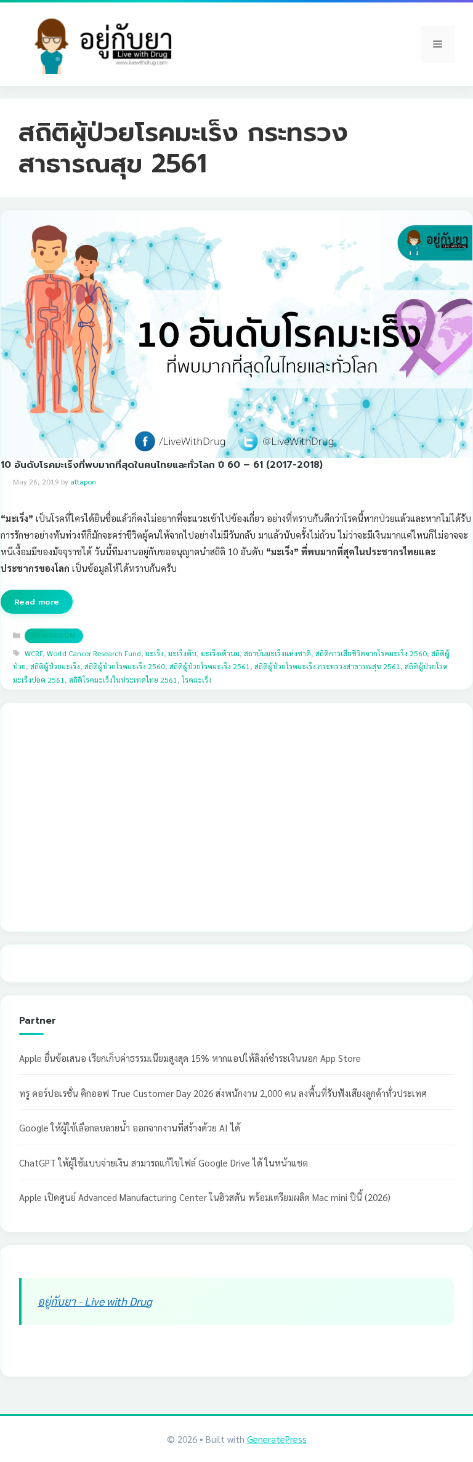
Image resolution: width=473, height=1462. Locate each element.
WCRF (33, 653)
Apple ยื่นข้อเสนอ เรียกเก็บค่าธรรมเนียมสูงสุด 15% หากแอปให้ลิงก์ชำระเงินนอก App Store (190, 1058)
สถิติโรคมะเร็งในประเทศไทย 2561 (123, 680)
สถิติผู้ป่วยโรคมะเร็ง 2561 (209, 666)
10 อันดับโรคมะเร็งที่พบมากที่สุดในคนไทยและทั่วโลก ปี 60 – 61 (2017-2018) (162, 464)
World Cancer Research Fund (94, 653)
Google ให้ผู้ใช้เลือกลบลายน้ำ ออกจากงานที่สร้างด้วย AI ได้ (129, 1127)
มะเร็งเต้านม (220, 653)
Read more (36, 602)
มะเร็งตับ (182, 653)
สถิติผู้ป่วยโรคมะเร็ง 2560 (124, 666)
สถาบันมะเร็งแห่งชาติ (277, 653)
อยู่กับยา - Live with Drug (95, 1301)
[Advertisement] (111, 832)
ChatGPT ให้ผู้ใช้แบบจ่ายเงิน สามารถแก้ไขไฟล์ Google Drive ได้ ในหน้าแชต (163, 1162)
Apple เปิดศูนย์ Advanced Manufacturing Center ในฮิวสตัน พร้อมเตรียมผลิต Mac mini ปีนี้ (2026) (204, 1197)
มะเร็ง (154, 653)
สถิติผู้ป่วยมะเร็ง (55, 666)
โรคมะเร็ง (197, 680)
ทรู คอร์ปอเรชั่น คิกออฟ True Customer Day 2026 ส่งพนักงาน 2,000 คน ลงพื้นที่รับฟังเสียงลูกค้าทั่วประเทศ (223, 1093)
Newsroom (54, 635)
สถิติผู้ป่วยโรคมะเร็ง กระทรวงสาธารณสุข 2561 (327, 666)
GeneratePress (277, 1439)
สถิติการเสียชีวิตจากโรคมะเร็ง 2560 (371, 653)
